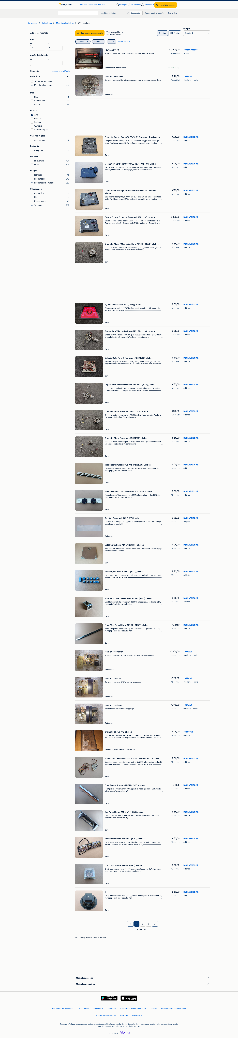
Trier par (186, 29)
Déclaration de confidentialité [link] (133, 1008)
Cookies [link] (153, 1008)
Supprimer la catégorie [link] (61, 71)
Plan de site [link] (137, 1015)
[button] (134, 5)
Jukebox (97, 42)
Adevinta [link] (124, 1015)
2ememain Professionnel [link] (63, 1008)
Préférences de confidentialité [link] (173, 1008)
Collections (81, 42)
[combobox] (78, 13)
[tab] (162, 33)
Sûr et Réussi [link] (83, 1008)
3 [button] (148, 924)
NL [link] (179, 5)
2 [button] (142, 924)
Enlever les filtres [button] (124, 42)
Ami (109, 42)
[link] (67, 4)
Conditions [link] (93, 5)
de (31, 44)
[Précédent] (130, 924)
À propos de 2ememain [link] (106, 1015)
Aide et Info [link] (82, 5)
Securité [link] (101, 5)
